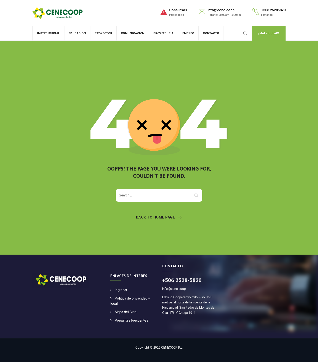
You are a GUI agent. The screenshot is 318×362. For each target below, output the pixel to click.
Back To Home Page (155, 217)
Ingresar (121, 290)
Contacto (211, 33)
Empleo (188, 33)
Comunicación (133, 33)
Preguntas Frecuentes (131, 320)
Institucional (48, 33)
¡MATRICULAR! (268, 33)
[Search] (245, 33)
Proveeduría (163, 33)
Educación (77, 33)
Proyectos (103, 33)
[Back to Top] (309, 355)
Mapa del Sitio (126, 312)
